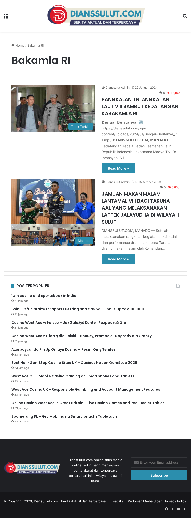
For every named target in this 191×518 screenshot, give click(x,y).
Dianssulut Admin (117, 87)
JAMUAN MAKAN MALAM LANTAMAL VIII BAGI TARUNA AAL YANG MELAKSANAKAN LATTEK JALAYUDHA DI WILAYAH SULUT (140, 208)
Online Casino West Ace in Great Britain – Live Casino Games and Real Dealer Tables (88, 402)
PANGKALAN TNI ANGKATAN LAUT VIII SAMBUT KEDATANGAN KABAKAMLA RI (140, 106)
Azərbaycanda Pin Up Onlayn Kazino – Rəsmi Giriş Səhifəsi (64, 349)
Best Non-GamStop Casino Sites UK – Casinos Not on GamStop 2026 (74, 362)
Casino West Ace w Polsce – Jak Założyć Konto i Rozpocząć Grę (68, 322)
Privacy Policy (175, 501)
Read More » (118, 168)
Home (19, 45)
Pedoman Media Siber (145, 501)
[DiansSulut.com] (95, 15)
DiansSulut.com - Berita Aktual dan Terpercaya (70, 501)
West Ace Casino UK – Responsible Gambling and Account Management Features (85, 389)
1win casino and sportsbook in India (43, 295)
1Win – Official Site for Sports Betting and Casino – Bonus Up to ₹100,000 (77, 309)
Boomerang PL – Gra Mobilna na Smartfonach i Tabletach (64, 416)
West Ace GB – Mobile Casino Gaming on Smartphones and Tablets (72, 376)
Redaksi (118, 501)
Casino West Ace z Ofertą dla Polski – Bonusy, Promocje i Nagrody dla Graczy (81, 335)
